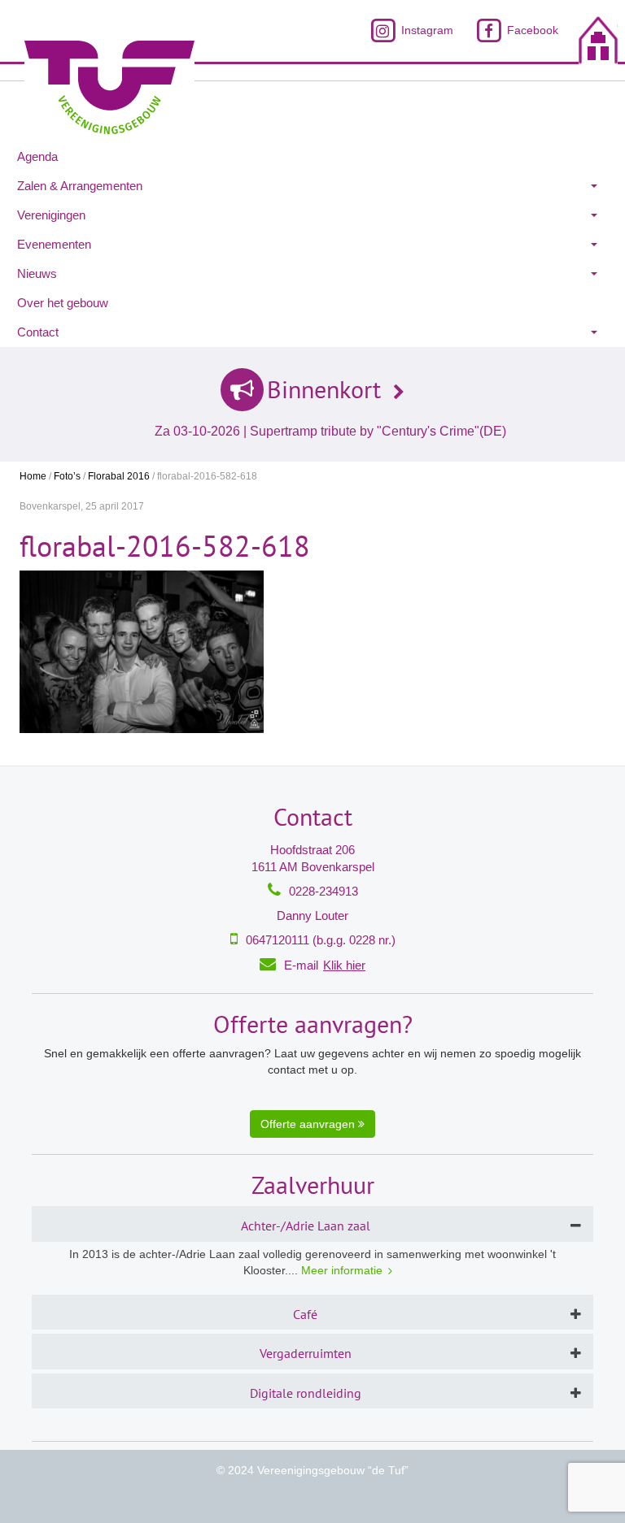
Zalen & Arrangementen (79, 186)
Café (305, 1314)
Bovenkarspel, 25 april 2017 (82, 506)
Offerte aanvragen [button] (309, 1123)
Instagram (425, 30)
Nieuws (37, 273)
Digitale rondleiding (305, 1393)
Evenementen (54, 244)
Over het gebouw (62, 303)
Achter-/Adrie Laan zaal (305, 1225)
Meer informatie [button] (341, 1270)
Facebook (531, 30)
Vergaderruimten (306, 1353)
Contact (38, 332)
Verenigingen (51, 215)
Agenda (37, 156)
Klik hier (344, 965)
